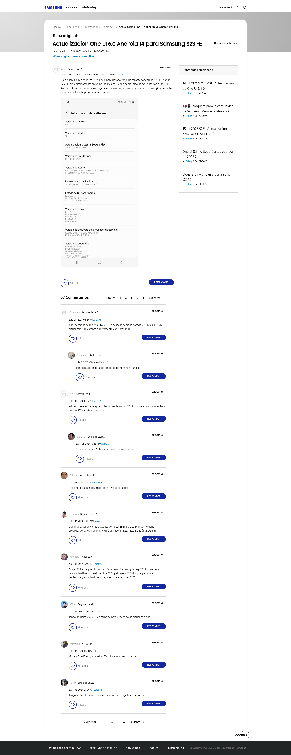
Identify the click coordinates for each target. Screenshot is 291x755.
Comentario (161, 282)
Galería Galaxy (89, 7)
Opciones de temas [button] (225, 43)
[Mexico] (53, 7)
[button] (168, 67)
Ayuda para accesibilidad (65, 748)
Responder (153, 337)
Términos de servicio (104, 748)
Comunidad (72, 7)
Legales (154, 748)
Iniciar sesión (226, 7)
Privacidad (133, 748)
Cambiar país (176, 748)
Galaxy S (119, 74)
